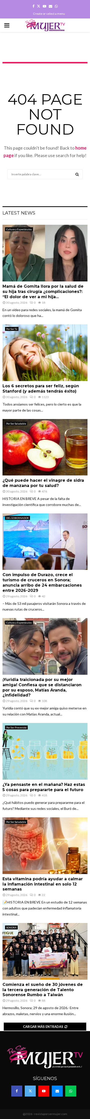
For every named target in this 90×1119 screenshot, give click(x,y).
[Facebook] (16, 1091)
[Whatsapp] (70, 1091)
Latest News (18, 213)
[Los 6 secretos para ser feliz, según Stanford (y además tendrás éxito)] (45, 352)
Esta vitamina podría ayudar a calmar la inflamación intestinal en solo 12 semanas (42, 884)
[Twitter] (30, 1091)
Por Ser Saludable (16, 423)
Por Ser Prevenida (16, 727)
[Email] (57, 1091)
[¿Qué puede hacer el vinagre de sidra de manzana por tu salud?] (45, 447)
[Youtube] (43, 1091)
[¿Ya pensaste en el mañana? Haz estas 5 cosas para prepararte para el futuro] (45, 751)
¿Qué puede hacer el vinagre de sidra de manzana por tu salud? (43, 483)
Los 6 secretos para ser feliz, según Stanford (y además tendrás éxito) (40, 389)
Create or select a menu (49, 13)
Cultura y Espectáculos (19, 229)
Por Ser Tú (11, 328)
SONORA (11, 927)
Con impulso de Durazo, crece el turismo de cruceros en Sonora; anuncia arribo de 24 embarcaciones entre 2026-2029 (42, 582)
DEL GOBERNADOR (17, 517)
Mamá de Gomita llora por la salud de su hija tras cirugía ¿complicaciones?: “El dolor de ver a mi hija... (43, 291)
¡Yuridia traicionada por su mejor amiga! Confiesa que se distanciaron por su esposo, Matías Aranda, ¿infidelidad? (42, 687)
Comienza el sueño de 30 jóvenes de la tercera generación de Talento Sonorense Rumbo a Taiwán (42, 989)
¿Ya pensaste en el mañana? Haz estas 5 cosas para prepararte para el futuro (43, 787)
